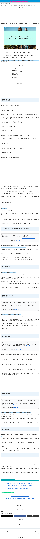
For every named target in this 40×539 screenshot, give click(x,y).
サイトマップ (20, 531)
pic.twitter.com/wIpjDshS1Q (10, 306)
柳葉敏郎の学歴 (14, 70)
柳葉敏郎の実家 (14, 73)
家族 (7, 513)
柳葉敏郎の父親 (14, 75)
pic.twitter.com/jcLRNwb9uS (11, 404)
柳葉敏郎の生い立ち (15, 74)
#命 (4, 306)
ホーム (7, 531)
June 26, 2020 (16, 309)
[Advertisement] (20, 15)
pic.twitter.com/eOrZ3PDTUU (7, 347)
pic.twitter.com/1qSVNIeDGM (29, 238)
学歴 (5, 513)
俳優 (2, 511)
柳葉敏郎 (11, 513)
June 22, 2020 (17, 240)
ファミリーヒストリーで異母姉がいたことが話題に (20, 71)
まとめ (13, 80)
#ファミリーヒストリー (29, 345)
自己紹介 (21, 532)
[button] (33, 516)
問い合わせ (7, 532)
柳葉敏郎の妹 (14, 78)
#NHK (23, 238)
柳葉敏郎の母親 (14, 77)
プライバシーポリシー (33, 531)
